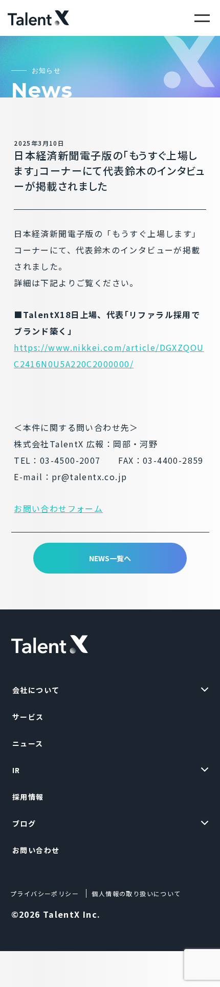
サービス (28, 717)
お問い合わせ (35, 850)
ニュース (27, 743)
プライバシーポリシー (44, 893)
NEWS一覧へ (110, 558)
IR (16, 770)
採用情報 (28, 797)
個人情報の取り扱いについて (136, 893)
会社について (35, 690)
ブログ (24, 823)
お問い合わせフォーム (58, 508)
